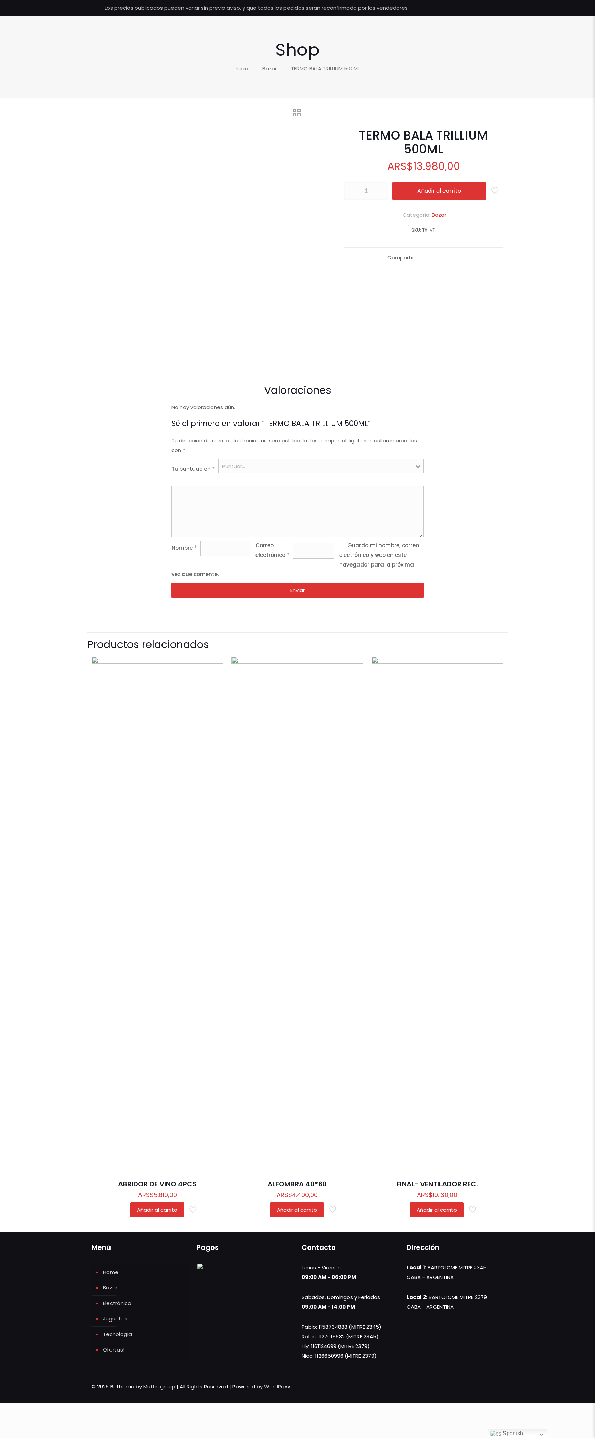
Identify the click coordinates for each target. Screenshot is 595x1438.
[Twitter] (474, 7)
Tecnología (117, 1334)
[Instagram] (493, 7)
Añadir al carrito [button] (157, 1209)
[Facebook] (465, 7)
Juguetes (115, 1318)
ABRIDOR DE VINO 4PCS (157, 1184)
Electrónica (117, 1303)
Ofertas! (113, 1349)
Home (110, 1272)
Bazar (269, 68)
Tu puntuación (193, 468)
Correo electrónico (272, 550)
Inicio (242, 68)
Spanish (512, 1433)
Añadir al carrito (439, 191)
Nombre (184, 547)
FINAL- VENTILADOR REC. (437, 1184)
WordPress (278, 1386)
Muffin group (159, 1386)
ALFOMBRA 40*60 (297, 1184)
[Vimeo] (483, 7)
